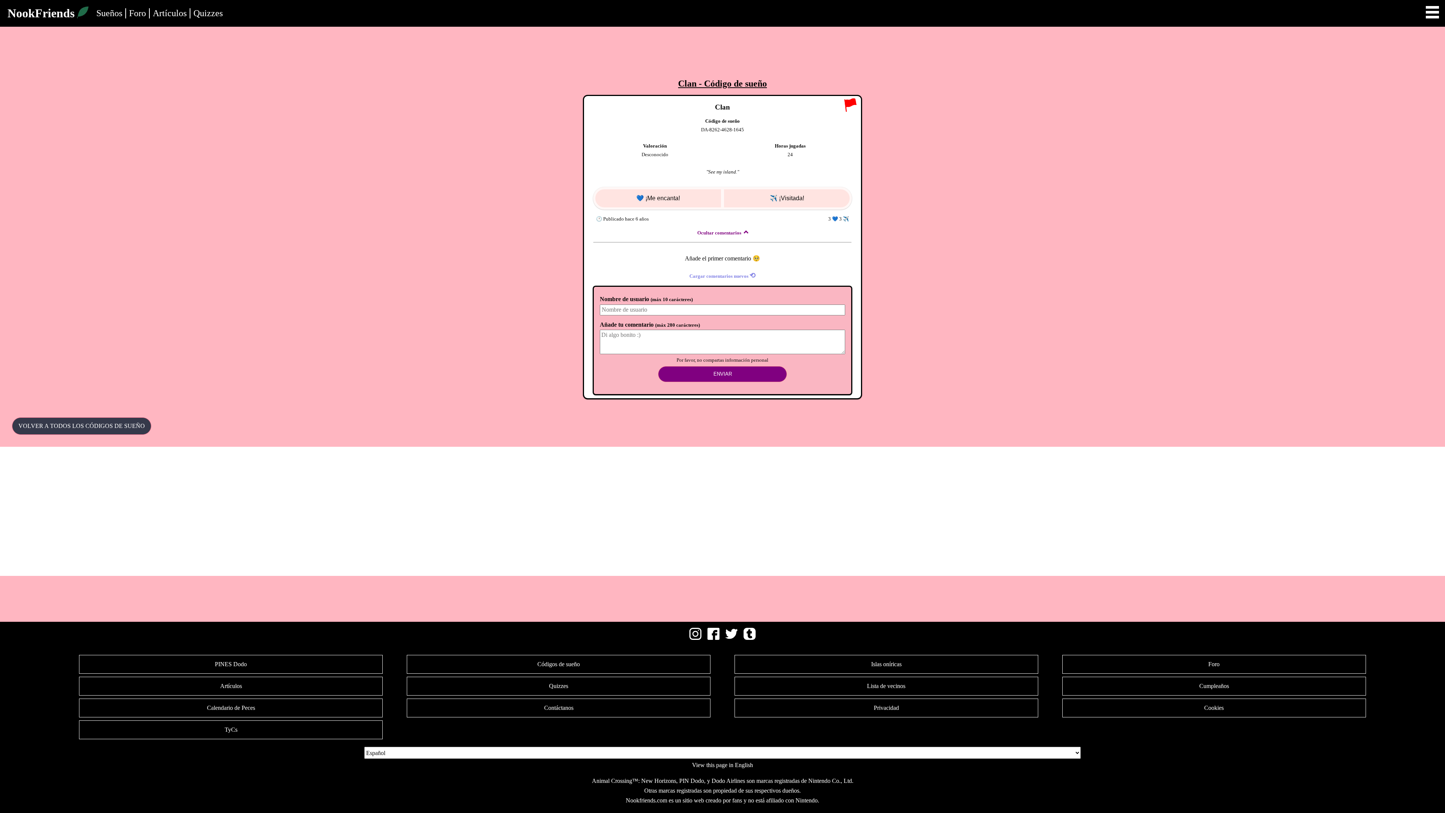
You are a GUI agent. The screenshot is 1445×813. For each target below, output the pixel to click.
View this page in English (722, 765)
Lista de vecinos (886, 686)
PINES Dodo (231, 664)
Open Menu (1432, 12)
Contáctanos (558, 708)
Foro (137, 13)
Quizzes (208, 13)
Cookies (1214, 708)
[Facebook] (713, 638)
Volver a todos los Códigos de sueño (81, 426)
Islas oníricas (886, 664)
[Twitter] (732, 638)
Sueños (109, 13)
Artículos (170, 13)
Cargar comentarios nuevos (722, 275)
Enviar (722, 374)
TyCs (231, 729)
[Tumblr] (750, 638)
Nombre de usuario (646, 299)
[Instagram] (695, 638)
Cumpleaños (1214, 686)
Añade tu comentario (650, 324)
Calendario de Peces (231, 708)
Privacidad (886, 708)
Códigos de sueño (558, 664)
